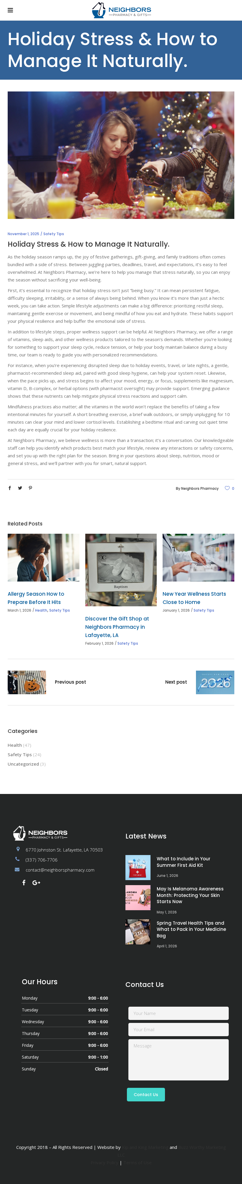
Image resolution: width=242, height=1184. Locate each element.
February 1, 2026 (99, 643)
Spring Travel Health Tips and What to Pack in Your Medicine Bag (191, 929)
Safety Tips (53, 233)
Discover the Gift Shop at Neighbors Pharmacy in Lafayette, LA (117, 627)
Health (41, 610)
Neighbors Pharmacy (200, 488)
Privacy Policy (104, 1162)
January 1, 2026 (176, 610)
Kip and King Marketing (145, 1147)
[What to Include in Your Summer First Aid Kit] (138, 867)
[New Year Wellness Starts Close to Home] (198, 558)
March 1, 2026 (19, 610)
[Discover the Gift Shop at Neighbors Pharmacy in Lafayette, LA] (121, 570)
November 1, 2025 (23, 233)
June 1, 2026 (167, 875)
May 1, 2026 (167, 912)
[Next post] (215, 683)
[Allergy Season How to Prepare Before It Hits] (43, 558)
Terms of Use (137, 1162)
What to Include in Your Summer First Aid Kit (183, 862)
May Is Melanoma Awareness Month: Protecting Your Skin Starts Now (190, 895)
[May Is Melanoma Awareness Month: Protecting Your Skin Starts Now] (138, 897)
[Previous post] (27, 683)
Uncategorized (23, 764)
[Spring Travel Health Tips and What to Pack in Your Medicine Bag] (138, 931)
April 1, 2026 (167, 946)
